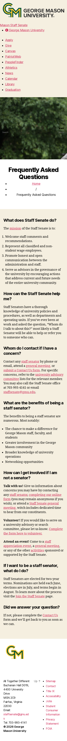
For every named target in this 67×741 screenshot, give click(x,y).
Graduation (12, 90)
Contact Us (50, 615)
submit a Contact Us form (21, 370)
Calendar (11, 78)
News (9, 73)
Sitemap (51, 681)
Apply (9, 40)
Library (10, 84)
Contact (51, 686)
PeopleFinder (14, 62)
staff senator (30, 362)
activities (37, 550)
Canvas (10, 51)
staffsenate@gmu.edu (19, 392)
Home (36, 183)
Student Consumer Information (53, 710)
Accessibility (53, 696)
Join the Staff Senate (30, 596)
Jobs (49, 701)
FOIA (49, 728)
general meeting (47, 546)
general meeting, (38, 366)
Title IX (50, 691)
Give (8, 45)
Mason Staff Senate (13, 25)
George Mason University (26, 30)
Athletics (11, 67)
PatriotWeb (13, 56)
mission (15, 228)
